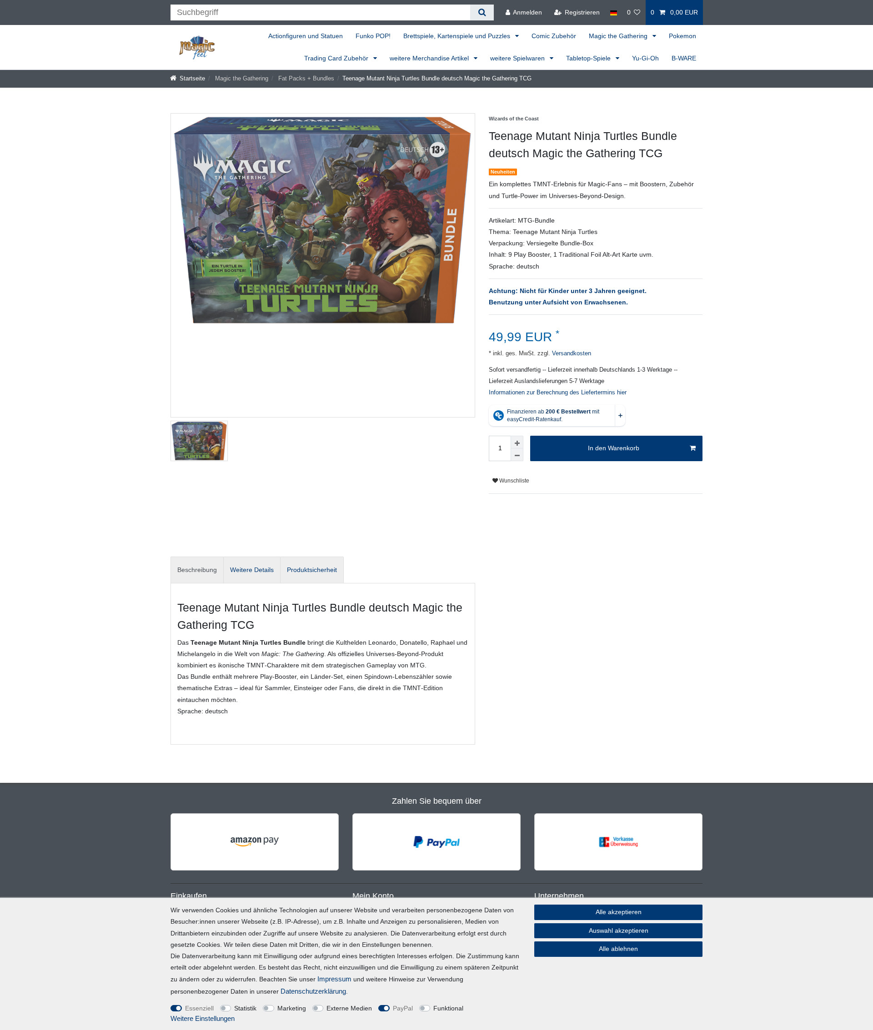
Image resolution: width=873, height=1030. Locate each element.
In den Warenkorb (613, 448)
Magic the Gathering (619, 36)
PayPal (403, 1008)
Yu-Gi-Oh (645, 58)
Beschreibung (197, 569)
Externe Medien (349, 1008)
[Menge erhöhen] (517, 442)
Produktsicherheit (312, 569)
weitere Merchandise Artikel (430, 58)
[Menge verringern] (517, 454)
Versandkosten (570, 353)
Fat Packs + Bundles (305, 78)
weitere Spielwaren (518, 58)
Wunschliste (513, 481)
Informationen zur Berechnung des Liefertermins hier (558, 392)
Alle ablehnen (618, 948)
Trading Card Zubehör (337, 58)
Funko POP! (373, 36)
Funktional (448, 1008)
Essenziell (199, 1008)
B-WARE (684, 58)
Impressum (334, 979)
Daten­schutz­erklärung (313, 991)
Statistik (245, 1008)
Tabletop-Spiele (589, 58)
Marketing (291, 1008)
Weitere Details (252, 569)
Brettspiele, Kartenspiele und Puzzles (457, 36)
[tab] (197, 570)
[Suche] (481, 12)
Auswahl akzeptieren (618, 930)
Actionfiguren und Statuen (305, 36)
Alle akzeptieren (619, 912)
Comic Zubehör (554, 36)
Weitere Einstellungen (203, 1018)
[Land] (613, 12)
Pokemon (682, 36)
